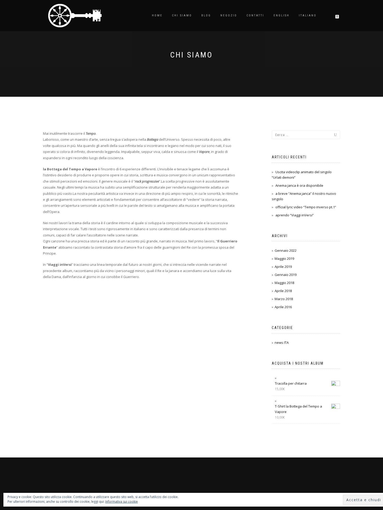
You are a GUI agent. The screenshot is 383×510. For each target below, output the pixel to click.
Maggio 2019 (284, 258)
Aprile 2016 (283, 307)
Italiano (308, 15)
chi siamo (182, 15)
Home (157, 15)
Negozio (228, 15)
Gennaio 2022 (285, 250)
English (281, 15)
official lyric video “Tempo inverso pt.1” (305, 207)
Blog (206, 15)
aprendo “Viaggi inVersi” (294, 215)
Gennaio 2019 (285, 274)
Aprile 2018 (283, 290)
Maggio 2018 (284, 282)
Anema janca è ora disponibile (299, 185)
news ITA (282, 342)
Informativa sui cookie (121, 501)
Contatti (255, 15)
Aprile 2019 (283, 266)
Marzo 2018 (284, 298)
